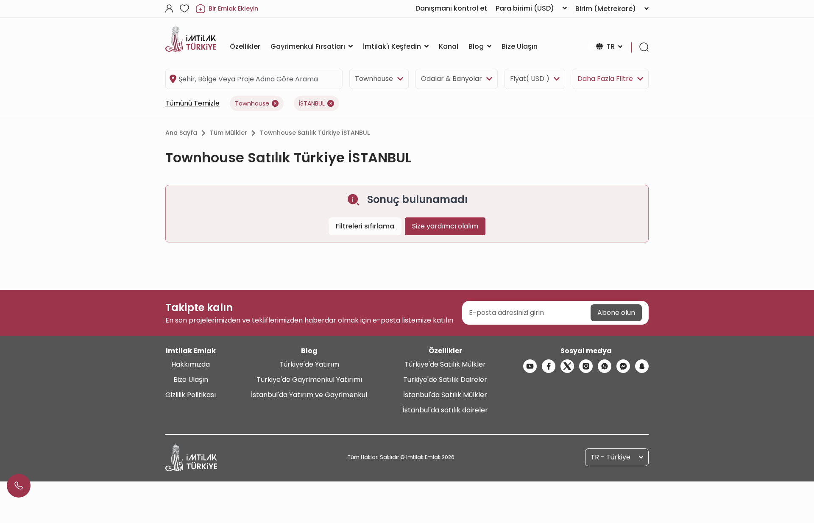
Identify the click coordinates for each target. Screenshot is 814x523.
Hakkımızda (190, 364)
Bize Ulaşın (190, 379)
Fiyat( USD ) (529, 78)
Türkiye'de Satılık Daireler (445, 379)
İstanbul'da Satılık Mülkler (445, 395)
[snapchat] (642, 366)
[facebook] (548, 366)
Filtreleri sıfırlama (365, 226)
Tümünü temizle (192, 103)
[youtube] (530, 366)
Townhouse (374, 78)
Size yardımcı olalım (445, 226)
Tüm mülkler (228, 132)
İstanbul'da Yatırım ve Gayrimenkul (309, 395)
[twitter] (567, 366)
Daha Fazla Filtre (605, 78)
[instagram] (586, 366)
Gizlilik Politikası (190, 395)
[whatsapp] (604, 366)
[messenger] (623, 366)
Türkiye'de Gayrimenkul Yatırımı (309, 379)
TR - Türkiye (610, 457)
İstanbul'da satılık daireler (445, 410)
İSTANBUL (312, 103)
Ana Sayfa (181, 132)
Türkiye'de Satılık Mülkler (445, 364)
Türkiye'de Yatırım (309, 364)
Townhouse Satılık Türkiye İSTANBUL (315, 132)
